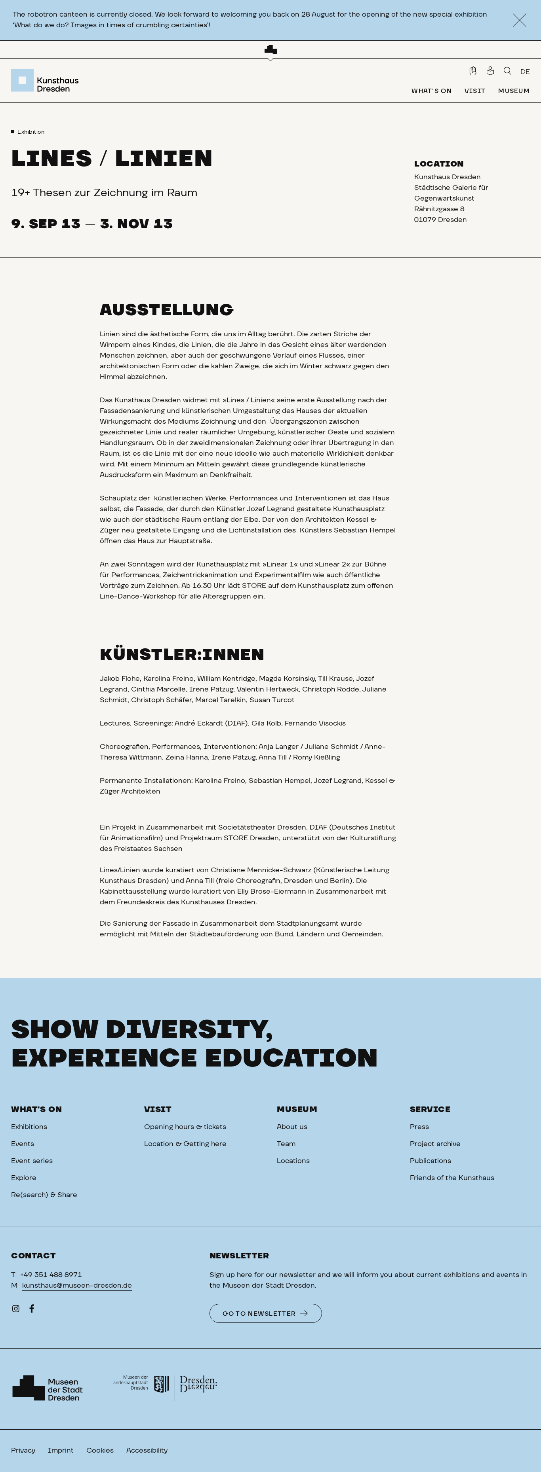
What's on (36, 1110)
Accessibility (147, 1450)
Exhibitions (29, 1127)
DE (525, 72)
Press (419, 1127)
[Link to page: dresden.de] (164, 1389)
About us (292, 1127)
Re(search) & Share (44, 1195)
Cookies (100, 1450)
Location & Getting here (185, 1144)
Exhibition (31, 132)
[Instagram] (16, 1310)
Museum (297, 1110)
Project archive (435, 1144)
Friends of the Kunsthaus (452, 1178)
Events (22, 1144)
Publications (430, 1161)
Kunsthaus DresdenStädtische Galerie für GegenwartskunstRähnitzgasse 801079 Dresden (451, 199)
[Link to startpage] (46, 80)
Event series (32, 1161)
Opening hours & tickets (185, 1127)
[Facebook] (31, 1310)
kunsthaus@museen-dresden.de (77, 1285)
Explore (23, 1178)
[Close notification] (519, 20)
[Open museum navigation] (271, 49)
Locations (293, 1161)
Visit (158, 1110)
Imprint (61, 1450)
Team (286, 1144)
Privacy (23, 1450)
